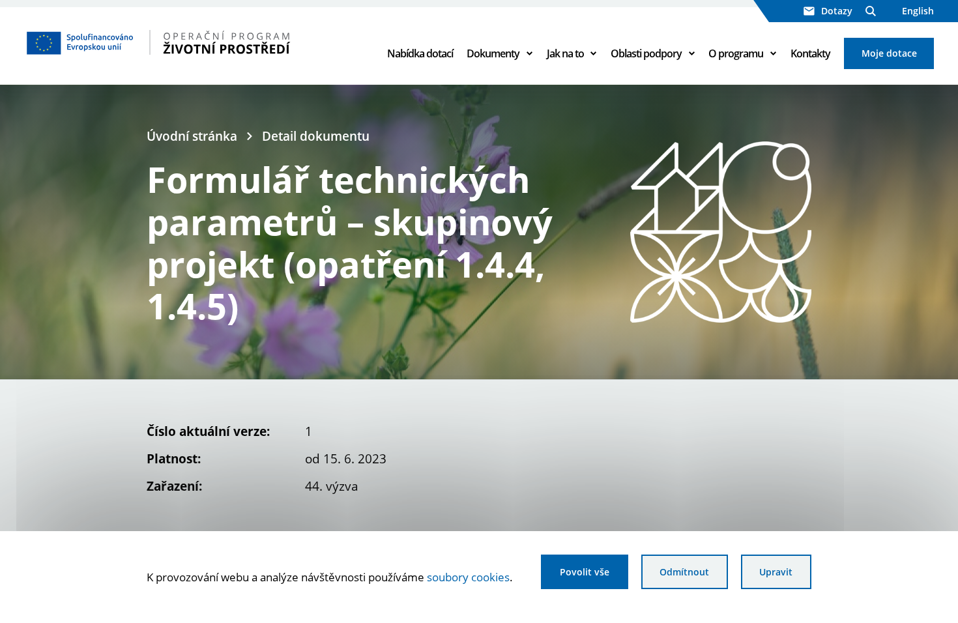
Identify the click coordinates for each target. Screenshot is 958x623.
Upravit (775, 572)
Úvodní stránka (192, 136)
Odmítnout (684, 572)
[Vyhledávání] (870, 11)
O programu (735, 53)
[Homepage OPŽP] (194, 42)
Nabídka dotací (420, 53)
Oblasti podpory (646, 53)
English (918, 11)
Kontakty (810, 53)
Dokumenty (493, 53)
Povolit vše (584, 572)
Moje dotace (889, 53)
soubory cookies (468, 577)
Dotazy (836, 11)
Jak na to (565, 53)
